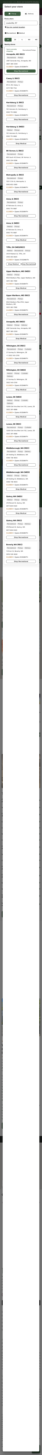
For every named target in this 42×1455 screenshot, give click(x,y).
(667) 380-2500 (11, 64)
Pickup (14, 14)
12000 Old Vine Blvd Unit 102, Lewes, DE (20, 406)
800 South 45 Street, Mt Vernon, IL (18, 157)
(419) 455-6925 (11, 257)
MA (29, 39)
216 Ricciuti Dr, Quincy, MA (15, 503)
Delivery (31, 14)
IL (22, 39)
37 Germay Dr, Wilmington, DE (16, 352)
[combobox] (19, 23)
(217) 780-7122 (11, 88)
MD (36, 39)
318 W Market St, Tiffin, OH (15, 254)
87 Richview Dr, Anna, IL (14, 205)
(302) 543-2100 (11, 382)
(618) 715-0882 (11, 112)
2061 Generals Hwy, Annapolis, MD (18, 61)
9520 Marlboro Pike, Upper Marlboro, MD (20, 278)
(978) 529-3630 (11, 554)
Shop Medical (21, 143)
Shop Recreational (21, 71)
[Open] (36, 23)
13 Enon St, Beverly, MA (14, 551)
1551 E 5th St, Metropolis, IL (16, 181)
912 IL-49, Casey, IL (13, 85)
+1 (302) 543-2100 (12, 355)
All (8, 39)
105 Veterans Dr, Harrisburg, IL (17, 109)
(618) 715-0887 (11, 208)
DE (15, 39)
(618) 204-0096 (11, 160)
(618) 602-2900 (11, 184)
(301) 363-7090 (11, 281)
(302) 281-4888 (11, 409)
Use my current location (15, 27)
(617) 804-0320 (11, 506)
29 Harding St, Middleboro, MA (17, 455)
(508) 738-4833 (11, 458)
